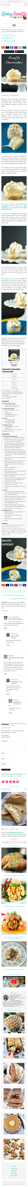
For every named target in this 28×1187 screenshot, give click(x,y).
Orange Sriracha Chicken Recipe (14, 906)
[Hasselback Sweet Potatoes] (14, 860)
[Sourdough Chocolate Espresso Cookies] (14, 1099)
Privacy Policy (14, 1175)
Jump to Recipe (10, 51)
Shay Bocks (7, 1183)
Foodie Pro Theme (20, 1181)
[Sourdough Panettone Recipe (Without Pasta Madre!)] (14, 1023)
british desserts (23, 590)
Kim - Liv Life (12, 617)
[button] (11, 365)
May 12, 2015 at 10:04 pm (15, 619)
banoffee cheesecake (11, 590)
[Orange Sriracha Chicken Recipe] (14, 891)
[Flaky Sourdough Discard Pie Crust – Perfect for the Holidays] (14, 1124)
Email (3, 758)
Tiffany (13, 633)
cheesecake (3, 592)
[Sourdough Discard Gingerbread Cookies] (14, 1149)
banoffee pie (17, 590)
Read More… (17, 1006)
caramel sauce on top (10, 278)
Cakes (7, 589)
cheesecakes (16, 592)
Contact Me (14, 1168)
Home (14, 1166)
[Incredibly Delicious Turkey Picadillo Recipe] (14, 922)
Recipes (14, 589)
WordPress (21, 1184)
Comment (4, 741)
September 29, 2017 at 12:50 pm (15, 703)
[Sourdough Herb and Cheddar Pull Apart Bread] (14, 1048)
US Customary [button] (5, 431)
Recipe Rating (5, 735)
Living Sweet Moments (14, 14)
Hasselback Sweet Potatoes (14, 875)
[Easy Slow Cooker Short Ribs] (14, 954)
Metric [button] (11, 431)
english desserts (22, 592)
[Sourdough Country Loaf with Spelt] (14, 1073)
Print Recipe (20, 51)
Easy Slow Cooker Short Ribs (14, 969)
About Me (14, 1171)
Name (3, 753)
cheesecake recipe (9, 592)
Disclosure (14, 1173)
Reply (8, 645)
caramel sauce (19, 116)
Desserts (10, 589)
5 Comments (14, 42)
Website (3, 764)
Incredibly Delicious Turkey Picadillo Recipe (14, 938)
